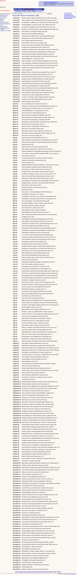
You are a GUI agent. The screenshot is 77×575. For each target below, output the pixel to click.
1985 (39, 572)
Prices (1, 25)
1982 (28, 572)
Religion (2, 21)
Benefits (2, 19)
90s (7, 7)
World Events (29, 9)
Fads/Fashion (37, 9)
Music (15, 9)
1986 (42, 572)
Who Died (3, 29)
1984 (35, 572)
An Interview (2, 18)
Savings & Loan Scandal (5, 30)
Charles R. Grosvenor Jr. (71, 573)
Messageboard (18, 11)
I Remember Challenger (5, 13)
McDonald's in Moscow (5, 23)
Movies (20, 9)
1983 (32, 572)
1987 (46, 572)
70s (4, 7)
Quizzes (34, 11)
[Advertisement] (70, 43)
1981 (24, 572)
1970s (17, 572)
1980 (21, 572)
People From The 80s (4, 28)
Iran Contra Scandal (4, 22)
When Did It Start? (4, 15)
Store (24, 11)
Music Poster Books (50, 2)
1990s (58, 572)
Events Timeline (3, 16)
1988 (50, 572)
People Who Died (3, 26)
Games (29, 11)
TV (24, 9)
